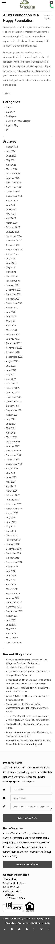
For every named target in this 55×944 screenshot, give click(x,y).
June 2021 (11, 424)
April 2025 (11, 218)
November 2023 (14, 294)
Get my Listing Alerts (27, 818)
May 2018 (11, 580)
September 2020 (14, 464)
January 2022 (12, 392)
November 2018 (14, 553)
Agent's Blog (12, 125)
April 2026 (11, 165)
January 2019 (12, 544)
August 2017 (12, 616)
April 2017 (11, 633)
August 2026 (12, 147)
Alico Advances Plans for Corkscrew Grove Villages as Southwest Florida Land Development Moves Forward (26, 663)
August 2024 (12, 254)
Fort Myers (11, 116)
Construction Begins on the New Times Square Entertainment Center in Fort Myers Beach (28, 682)
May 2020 (11, 482)
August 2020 (12, 468)
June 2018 (11, 575)
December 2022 (14, 343)
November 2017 (14, 607)
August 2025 (12, 200)
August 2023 (12, 307)
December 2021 (14, 397)
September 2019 (14, 508)
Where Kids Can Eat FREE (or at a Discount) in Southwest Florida (27, 698)
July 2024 (10, 258)
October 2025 (12, 191)
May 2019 (11, 526)
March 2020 (12, 491)
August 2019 (12, 513)
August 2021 (12, 415)
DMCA (34, 923)
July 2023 (10, 312)
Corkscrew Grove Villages (18, 121)
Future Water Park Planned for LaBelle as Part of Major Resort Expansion (28, 673)
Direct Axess (29, 918)
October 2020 (12, 459)
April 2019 (11, 531)
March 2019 (12, 535)
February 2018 (13, 593)
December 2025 (14, 182)
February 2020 (13, 495)
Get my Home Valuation (27, 864)
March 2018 (12, 589)
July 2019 (10, 517)
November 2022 (14, 348)
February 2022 (13, 388)
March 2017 (12, 638)
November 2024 (14, 240)
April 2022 (11, 379)
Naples (9, 107)
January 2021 (12, 446)
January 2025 (12, 232)
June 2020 (11, 477)
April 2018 (11, 584)
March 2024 (12, 276)
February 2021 (13, 441)
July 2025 (10, 205)
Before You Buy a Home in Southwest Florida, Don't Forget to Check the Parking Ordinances (28, 718)
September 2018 (14, 562)
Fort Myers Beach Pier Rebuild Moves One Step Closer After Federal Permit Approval (28, 742)
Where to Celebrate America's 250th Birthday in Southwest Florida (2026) (29, 734)
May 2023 (11, 321)
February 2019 (13, 540)
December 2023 (14, 290)
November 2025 (14, 187)
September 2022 (14, 357)
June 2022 (11, 370)
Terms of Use (24, 923)
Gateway (10, 112)
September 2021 (14, 410)
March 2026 (12, 169)
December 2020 (14, 450)
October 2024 (12, 245)
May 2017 (11, 629)
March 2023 (12, 330)
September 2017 (14, 611)
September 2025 (14, 196)
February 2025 (13, 227)
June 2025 (11, 209)
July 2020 (10, 473)
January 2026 (12, 178)
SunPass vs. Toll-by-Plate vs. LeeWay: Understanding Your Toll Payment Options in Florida (27, 708)
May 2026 (11, 160)
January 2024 (12, 285)
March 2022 (12, 383)
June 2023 (11, 316)
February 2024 (13, 281)
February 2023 (13, 334)
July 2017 (10, 620)
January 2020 (12, 499)
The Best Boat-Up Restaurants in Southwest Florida (27, 726)
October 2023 (12, 299)
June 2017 (11, 625)
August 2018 (12, 566)
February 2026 (13, 173)
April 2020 (11, 486)
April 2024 (11, 272)
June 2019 (11, 522)
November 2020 (14, 455)
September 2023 (14, 303)
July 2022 (10, 366)
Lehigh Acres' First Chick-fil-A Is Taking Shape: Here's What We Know (28, 690)
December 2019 (14, 504)
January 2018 (12, 598)
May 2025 (11, 214)
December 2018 (14, 549)
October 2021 (12, 406)
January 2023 (12, 339)
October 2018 (12, 558)
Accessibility (44, 923)
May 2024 (11, 267)
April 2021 (11, 432)
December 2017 (14, 602)
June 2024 (11, 263)
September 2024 (14, 249)
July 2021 (10, 419)
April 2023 (11, 325)
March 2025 (12, 223)
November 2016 (14, 642)
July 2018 (10, 571)
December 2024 (14, 236)
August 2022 (12, 361)
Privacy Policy (11, 923)
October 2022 (12, 352)
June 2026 (11, 156)
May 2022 (11, 374)
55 (7, 130)
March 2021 (12, 437)
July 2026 (10, 151)
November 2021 (14, 401)
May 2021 (11, 428)
